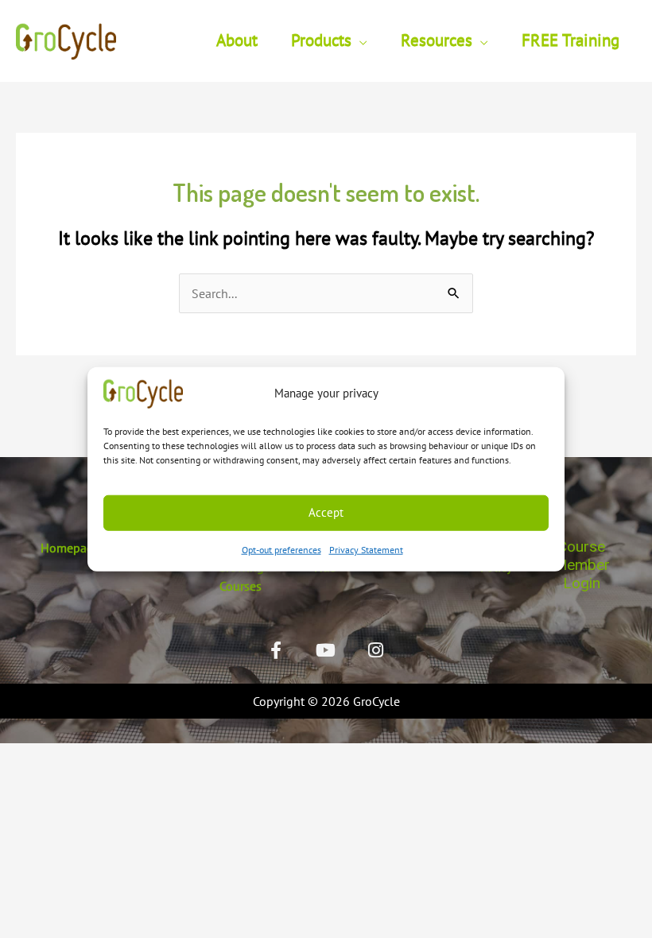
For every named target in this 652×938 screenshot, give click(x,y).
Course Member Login (581, 564)
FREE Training (570, 40)
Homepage (70, 548)
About (237, 40)
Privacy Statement (366, 549)
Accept (326, 512)
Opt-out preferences (281, 549)
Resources (436, 40)
